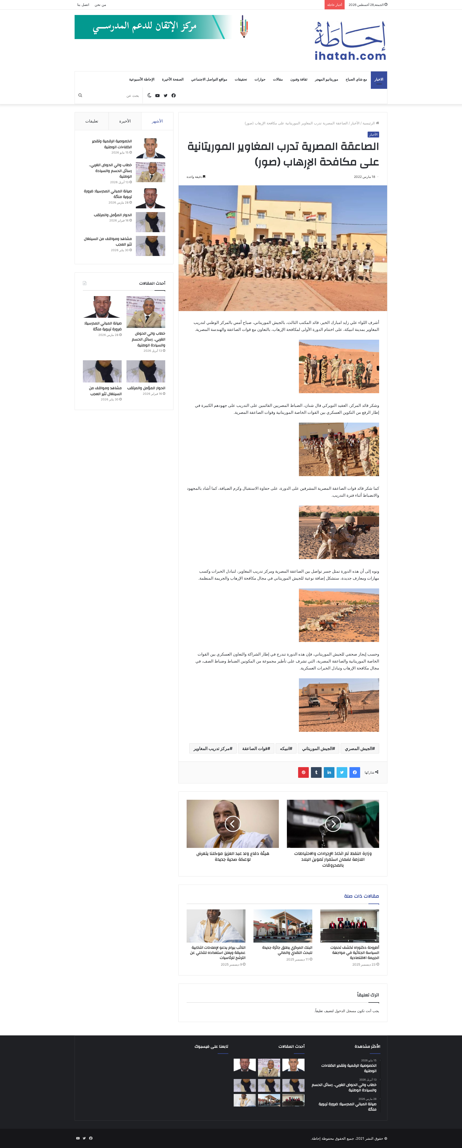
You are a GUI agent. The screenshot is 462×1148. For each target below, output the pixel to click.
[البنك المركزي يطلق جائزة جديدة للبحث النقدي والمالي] (282, 926)
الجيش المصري (358, 748)
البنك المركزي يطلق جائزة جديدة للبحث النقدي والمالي (287, 950)
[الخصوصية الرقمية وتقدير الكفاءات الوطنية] (150, 148)
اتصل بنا (83, 4)
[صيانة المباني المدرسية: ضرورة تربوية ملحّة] (150, 198)
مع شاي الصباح (356, 79)
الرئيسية (369, 123)
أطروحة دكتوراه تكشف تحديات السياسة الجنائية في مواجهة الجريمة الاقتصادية (354, 952)
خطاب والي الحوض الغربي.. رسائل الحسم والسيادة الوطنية (110, 171)
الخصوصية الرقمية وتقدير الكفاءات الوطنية (112, 144)
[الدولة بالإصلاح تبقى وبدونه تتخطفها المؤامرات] (245, 1085)
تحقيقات (241, 79)
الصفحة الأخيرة (173, 79)
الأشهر (157, 121)
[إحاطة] (350, 40)
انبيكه (285, 748)
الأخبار (355, 123)
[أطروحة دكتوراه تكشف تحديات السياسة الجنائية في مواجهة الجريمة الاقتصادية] (349, 926)
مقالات (278, 79)
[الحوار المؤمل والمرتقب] (150, 222)
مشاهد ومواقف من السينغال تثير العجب (108, 241)
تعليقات (91, 121)
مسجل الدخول (345, 1011)
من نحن (100, 4)
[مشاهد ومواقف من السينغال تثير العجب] (150, 246)
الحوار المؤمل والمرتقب (113, 215)
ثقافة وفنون (298, 79)
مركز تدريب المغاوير (212, 748)
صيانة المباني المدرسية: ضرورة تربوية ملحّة (108, 194)
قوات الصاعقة (254, 748)
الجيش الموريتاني (317, 748)
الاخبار (379, 79)
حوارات (260, 79)
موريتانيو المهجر (326, 79)
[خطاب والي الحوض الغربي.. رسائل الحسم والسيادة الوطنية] (150, 172)
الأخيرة (125, 121)
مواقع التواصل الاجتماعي (209, 79)
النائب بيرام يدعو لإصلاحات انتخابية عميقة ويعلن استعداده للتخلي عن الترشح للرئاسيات (217, 952)
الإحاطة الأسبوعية (142, 79)
